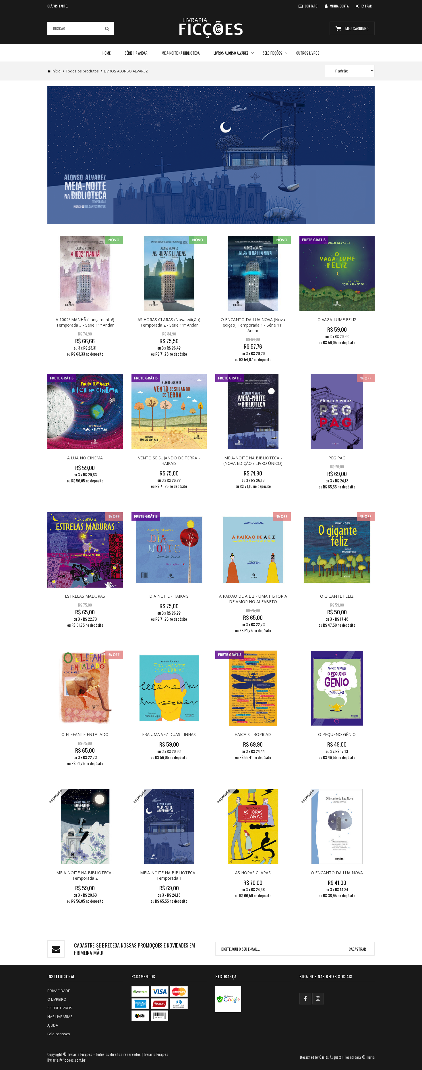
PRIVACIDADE (58, 990)
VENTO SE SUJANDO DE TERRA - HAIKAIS (169, 460)
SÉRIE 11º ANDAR (136, 53)
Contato (311, 6)
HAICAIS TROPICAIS (253, 734)
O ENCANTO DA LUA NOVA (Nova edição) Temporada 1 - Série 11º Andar (253, 325)
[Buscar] (107, 28)
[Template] (330, 1057)
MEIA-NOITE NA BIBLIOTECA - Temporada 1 (169, 875)
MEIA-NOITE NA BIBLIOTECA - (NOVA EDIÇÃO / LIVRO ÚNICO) (252, 460)
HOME (106, 53)
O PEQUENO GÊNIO (337, 734)
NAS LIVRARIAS (60, 1016)
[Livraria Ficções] (211, 27)
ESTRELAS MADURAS (85, 596)
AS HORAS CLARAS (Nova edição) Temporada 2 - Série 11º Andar (169, 322)
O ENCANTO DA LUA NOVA (337, 872)
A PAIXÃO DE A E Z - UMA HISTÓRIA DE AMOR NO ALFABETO (253, 598)
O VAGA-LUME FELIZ (337, 319)
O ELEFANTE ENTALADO (85, 734)
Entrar (366, 6)
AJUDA (52, 1025)
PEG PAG (336, 458)
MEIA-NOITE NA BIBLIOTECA (181, 53)
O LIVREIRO (56, 999)
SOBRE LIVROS (59, 1007)
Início (56, 71)
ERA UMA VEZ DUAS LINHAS (169, 734)
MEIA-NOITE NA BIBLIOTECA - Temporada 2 (85, 875)
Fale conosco (58, 1033)
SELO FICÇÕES (272, 53)
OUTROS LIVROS (308, 53)
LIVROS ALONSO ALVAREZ (231, 53)
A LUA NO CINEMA (85, 458)
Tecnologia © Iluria (359, 1057)
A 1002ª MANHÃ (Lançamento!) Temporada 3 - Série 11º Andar (85, 322)
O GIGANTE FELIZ (337, 596)
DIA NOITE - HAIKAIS (169, 596)
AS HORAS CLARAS (253, 872)
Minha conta (339, 6)
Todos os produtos (82, 71)
